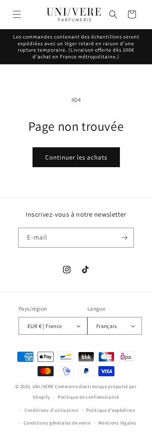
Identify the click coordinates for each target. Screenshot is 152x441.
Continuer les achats (76, 157)
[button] (17, 14)
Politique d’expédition (110, 410)
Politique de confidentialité (88, 397)
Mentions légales (117, 423)
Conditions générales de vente (57, 423)
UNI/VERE (44, 386)
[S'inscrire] (124, 238)
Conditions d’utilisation (51, 410)
